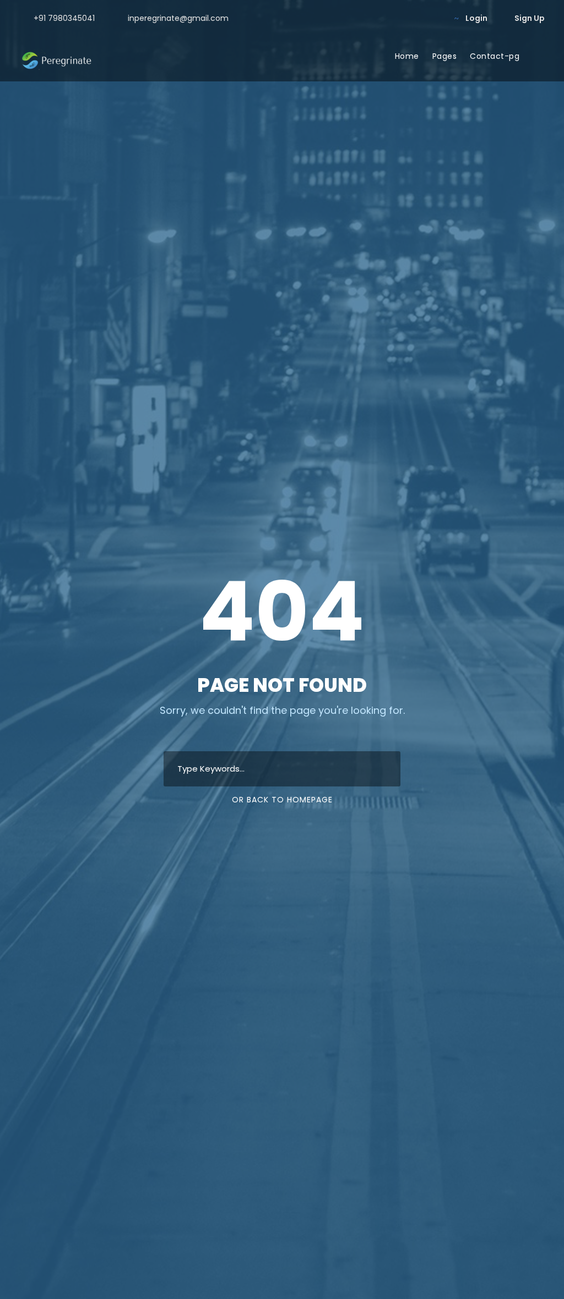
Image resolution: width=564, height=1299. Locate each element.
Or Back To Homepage (282, 799)
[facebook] (381, 18)
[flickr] (398, 18)
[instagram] (434, 18)
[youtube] (416, 18)
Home (407, 56)
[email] (363, 18)
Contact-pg (494, 56)
